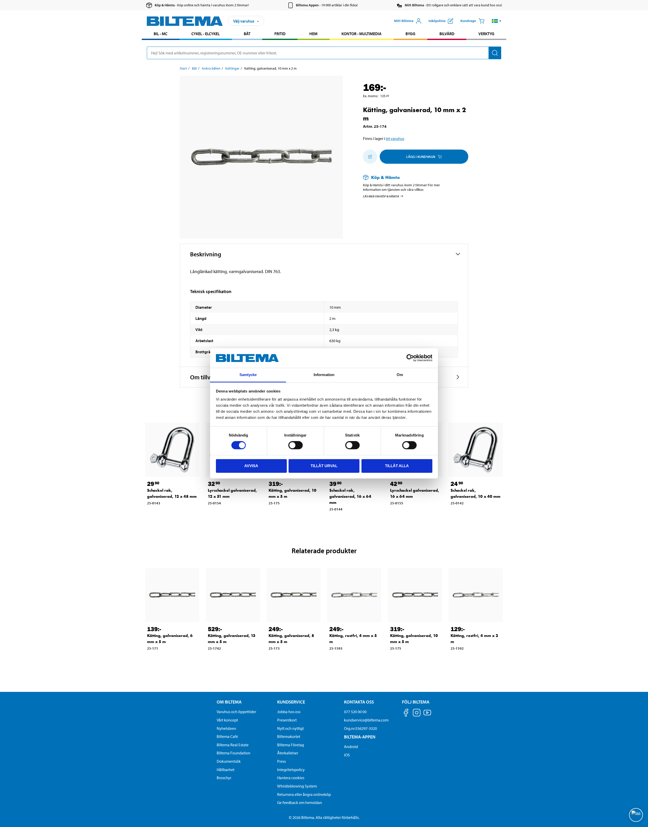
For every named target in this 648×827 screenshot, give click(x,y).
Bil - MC (160, 33)
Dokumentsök (229, 761)
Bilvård (446, 33)
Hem (313, 33)
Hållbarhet (225, 769)
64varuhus (395, 138)
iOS (347, 754)
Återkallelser (287, 752)
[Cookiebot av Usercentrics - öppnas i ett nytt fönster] (410, 358)
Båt (247, 33)
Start (183, 68)
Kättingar (232, 68)
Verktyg (486, 33)
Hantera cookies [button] (290, 777)
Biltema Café (227, 736)
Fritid (280, 33)
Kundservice (291, 702)
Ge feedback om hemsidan (299, 802)
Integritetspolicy (291, 769)
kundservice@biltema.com (366, 719)
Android (351, 746)
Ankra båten (211, 68)
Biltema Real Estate (233, 744)
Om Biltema (229, 702)
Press (281, 761)
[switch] (295, 445)
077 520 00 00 (355, 711)
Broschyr (224, 777)
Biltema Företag (290, 744)
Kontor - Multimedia (361, 33)
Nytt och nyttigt (290, 728)
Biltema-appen (359, 737)
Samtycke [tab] (248, 375)
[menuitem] (160, 34)
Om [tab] (400, 375)
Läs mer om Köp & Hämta (381, 196)
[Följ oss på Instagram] (417, 713)
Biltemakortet (288, 736)
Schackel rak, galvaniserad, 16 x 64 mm (350, 496)
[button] (496, 21)
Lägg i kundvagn (420, 156)
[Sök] (495, 53)
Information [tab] (324, 375)
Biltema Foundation (233, 752)
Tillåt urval (324, 466)
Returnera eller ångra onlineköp (304, 794)
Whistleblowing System (297, 786)
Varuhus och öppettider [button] (236, 711)
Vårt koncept (227, 719)
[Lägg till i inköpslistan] (370, 157)
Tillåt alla (397, 466)
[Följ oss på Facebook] (406, 713)
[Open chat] (636, 815)
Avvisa (251, 466)
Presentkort (287, 719)
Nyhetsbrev (226, 728)
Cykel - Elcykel (205, 33)
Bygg (410, 33)
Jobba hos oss (288, 711)
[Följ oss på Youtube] (427, 715)
